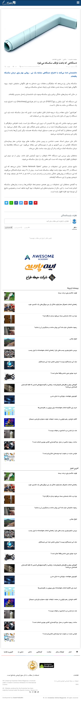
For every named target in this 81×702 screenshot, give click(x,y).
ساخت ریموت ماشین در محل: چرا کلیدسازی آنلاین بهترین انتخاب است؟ (54, 442)
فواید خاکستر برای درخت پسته (67, 293)
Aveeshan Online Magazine (57, 698)
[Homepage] (77, 652)
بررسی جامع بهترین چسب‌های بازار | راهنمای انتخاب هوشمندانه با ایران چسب (52, 350)
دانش (64, 59)
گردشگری (39, 652)
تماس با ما (57, 681)
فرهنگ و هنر (60, 652)
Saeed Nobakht (18, 698)
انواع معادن (73, 339)
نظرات (8, 67)
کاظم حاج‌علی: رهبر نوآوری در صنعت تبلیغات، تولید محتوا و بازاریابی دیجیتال (53, 419)
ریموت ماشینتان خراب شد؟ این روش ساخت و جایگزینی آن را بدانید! (55, 327)
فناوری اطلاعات (56, 59)
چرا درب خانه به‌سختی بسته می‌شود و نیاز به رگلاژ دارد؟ (60, 316)
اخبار (70, 652)
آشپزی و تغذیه (8, 652)
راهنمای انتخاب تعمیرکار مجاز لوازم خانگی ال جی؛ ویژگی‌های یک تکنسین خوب (52, 304)
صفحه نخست (72, 59)
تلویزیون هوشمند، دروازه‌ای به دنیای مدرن (63, 396)
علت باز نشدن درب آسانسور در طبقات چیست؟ (63, 430)
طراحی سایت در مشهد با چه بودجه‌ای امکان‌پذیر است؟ (60, 453)
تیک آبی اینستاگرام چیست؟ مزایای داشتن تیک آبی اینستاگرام (58, 362)
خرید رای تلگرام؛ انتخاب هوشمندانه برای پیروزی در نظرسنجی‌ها (57, 407)
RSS (77, 684)
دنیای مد (20, 652)
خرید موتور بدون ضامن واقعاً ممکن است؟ (64, 373)
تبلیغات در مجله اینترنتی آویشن (69, 681)
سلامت (49, 652)
